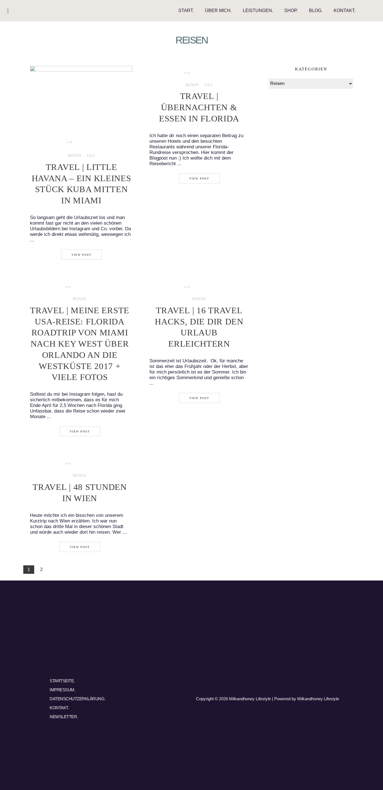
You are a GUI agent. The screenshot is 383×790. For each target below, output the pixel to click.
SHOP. (291, 10)
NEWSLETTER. (64, 716)
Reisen (74, 156)
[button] (371, 10)
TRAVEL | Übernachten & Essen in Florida (199, 107)
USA (91, 156)
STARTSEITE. (62, 680)
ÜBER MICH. (218, 10)
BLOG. (315, 10)
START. (186, 10)
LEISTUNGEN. (258, 10)
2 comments (82, 286)
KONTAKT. (345, 10)
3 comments (83, 142)
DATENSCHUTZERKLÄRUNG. (77, 698)
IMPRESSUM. (62, 689)
